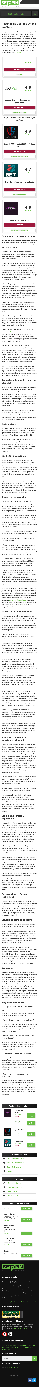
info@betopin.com (13, 1367)
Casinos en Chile (19, 1155)
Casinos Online (3, 13)
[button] (36, 2)
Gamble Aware (16, 1329)
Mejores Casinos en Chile (10, 13)
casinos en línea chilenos (17, 600)
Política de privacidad (28, 1302)
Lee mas (19, 52)
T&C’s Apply (7, 1208)
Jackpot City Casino (8, 1251)
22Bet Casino (9, 1239)
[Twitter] (34, 1380)
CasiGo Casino (9, 1214)
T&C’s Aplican (28, 62)
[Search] (34, 1358)
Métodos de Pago (28, 13)
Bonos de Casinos (16, 13)
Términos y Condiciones (12, 1302)
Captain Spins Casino (9, 1226)
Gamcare (25, 1329)
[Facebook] (30, 1380)
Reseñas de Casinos (22, 13)
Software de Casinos (35, 13)
